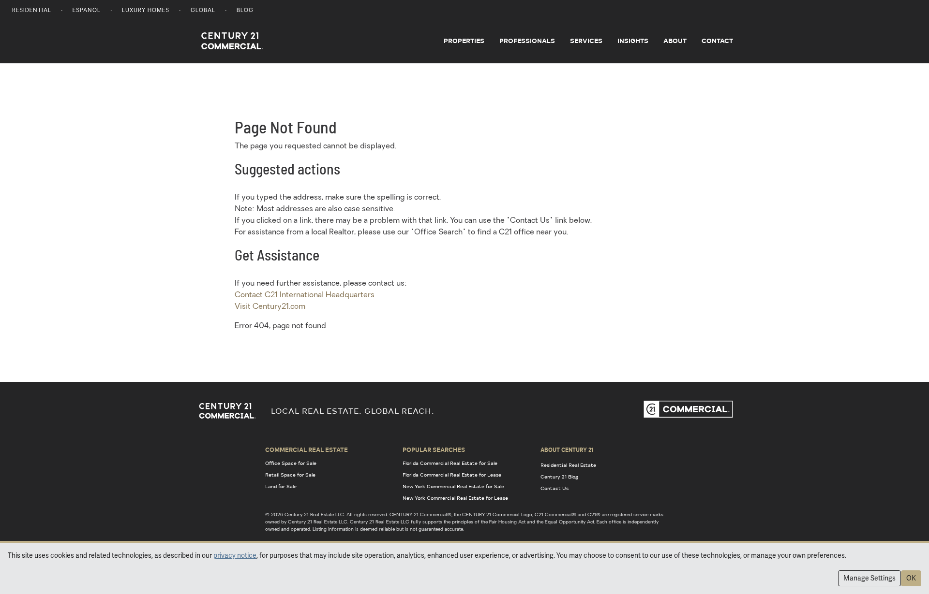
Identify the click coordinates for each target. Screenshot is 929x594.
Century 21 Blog (559, 476)
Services (586, 40)
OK (911, 578)
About (675, 40)
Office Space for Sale (290, 463)
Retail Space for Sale (290, 474)
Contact (717, 40)
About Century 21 (567, 449)
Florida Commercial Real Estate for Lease (452, 474)
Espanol (87, 11)
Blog (245, 11)
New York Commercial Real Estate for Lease (455, 497)
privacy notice (234, 555)
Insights (632, 40)
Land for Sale (281, 486)
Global (203, 11)
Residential (31, 11)
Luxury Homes (145, 11)
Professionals (527, 40)
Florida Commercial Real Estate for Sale (450, 463)
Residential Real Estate (568, 465)
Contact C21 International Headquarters (305, 295)
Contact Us (554, 488)
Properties (464, 40)
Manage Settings (869, 578)
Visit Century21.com (270, 307)
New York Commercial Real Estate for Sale (453, 486)
